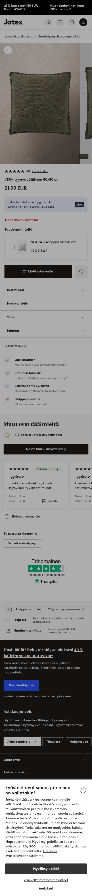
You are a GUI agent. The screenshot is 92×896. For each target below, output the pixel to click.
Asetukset (46, 888)
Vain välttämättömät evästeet (46, 880)
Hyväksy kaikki (46, 869)
